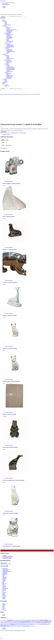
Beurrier (4, 574)
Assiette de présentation (6, 571)
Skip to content (2, 0)
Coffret (4, 615)
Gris (6, 142)
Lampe (4, 606)
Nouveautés (8, 624)
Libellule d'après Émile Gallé (29, 622)
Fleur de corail (9, 36)
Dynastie (8, 70)
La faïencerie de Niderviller (7, 557)
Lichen (6, 23)
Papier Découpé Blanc (10, 45)
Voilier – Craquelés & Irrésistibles (9, 216)
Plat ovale (4, 586)
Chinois (8, 28)
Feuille (4, 605)
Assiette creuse (5, 570)
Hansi (6, 22)
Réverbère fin (9, 32)
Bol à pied (4, 576)
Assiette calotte (5, 568)
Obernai (12, 624)
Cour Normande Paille (10, 69)
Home (1, 94)
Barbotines (8, 27)
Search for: (12, 16)
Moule (4, 581)
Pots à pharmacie (9, 30)
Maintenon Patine (10, 71)
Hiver (6, 42)
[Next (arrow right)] (1, 639)
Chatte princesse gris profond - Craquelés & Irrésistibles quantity (11, 130)
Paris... (33, 624)
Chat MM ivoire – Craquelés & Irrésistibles (10, 513)
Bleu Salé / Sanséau (10, 34)
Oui (6, 148)
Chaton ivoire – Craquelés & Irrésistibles (10, 348)
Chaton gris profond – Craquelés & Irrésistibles (11, 381)
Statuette (24, 132)
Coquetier (4, 578)
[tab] (28, 134)
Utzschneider (5, 79)
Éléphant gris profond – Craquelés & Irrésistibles (11, 183)
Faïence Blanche (8, 145)
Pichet (4, 584)
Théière (4, 598)
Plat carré (4, 585)
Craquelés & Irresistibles (11, 51)
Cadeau (22, 132)
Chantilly (8, 65)
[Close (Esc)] (0, 638)
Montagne (6, 72)
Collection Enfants (10, 66)
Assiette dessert (5, 572)
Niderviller (4, 54)
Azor (7, 48)
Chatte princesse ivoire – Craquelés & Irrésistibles (11, 546)
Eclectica (8, 52)
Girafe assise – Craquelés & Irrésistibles (10, 315)
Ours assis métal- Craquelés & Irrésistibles (10, 447)
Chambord (8, 35)
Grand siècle (7, 55)
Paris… (8, 40)
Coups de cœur (7, 47)
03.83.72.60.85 (5, 3)
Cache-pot (4, 604)
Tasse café (4, 595)
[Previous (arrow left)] (0, 639)
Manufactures (7, 85)
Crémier (4, 580)
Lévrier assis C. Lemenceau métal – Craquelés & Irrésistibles (13, 480)
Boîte (3, 603)
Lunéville (4, 25)
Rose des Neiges (9, 76)
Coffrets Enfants (9, 49)
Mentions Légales (3, 562)
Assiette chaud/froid (6, 569)
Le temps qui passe (8, 60)
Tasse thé (4, 596)
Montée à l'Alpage (47, 622)
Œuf (3, 607)
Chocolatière (5, 577)
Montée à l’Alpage (10, 44)
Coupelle (4, 579)
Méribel (8, 62)
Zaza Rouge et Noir (8, 24)
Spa (7, 53)
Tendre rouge (9, 78)
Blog (3, 83)
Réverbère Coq (9, 31)
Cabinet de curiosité (10, 58)
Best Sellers (16, 620)
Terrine (4, 597)
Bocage (8, 64)
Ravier (4, 593)
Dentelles (8, 43)
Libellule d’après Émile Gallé (12, 29)
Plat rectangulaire (5, 588)
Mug (3, 582)
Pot (3, 591)
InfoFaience (4, 555)
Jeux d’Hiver (9, 73)
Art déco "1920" (2, 620)
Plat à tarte (4, 590)
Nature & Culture (7, 33)
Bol (3, 575)
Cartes (6, 21)
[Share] (1, 638)
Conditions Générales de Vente (5, 563)
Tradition (6, 26)
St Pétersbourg (9, 77)
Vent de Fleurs (26, 625)
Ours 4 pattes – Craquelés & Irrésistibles (10, 282)
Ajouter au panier (3, 131)
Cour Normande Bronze (11, 68)
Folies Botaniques (10, 37)
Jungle (8, 39)
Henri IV (8, 59)
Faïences (6, 84)
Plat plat (4, 587)
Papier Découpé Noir (10, 46)
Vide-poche (4, 609)
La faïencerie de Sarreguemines (8, 556)
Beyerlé (8, 57)
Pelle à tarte (4, 583)
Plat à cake (4, 589)
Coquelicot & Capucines (11, 67)
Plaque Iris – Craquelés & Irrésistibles (9, 414)
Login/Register (2, 17)
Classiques (6, 63)
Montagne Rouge (10, 75)
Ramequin (4, 592)
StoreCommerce (17, 630)
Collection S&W (9, 50)
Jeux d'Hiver (22, 622)
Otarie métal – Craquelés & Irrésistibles (10, 249)
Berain (8, 56)
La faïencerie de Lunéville (7, 558)
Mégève (8, 74)
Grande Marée (9, 38)
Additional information (6, 134)
